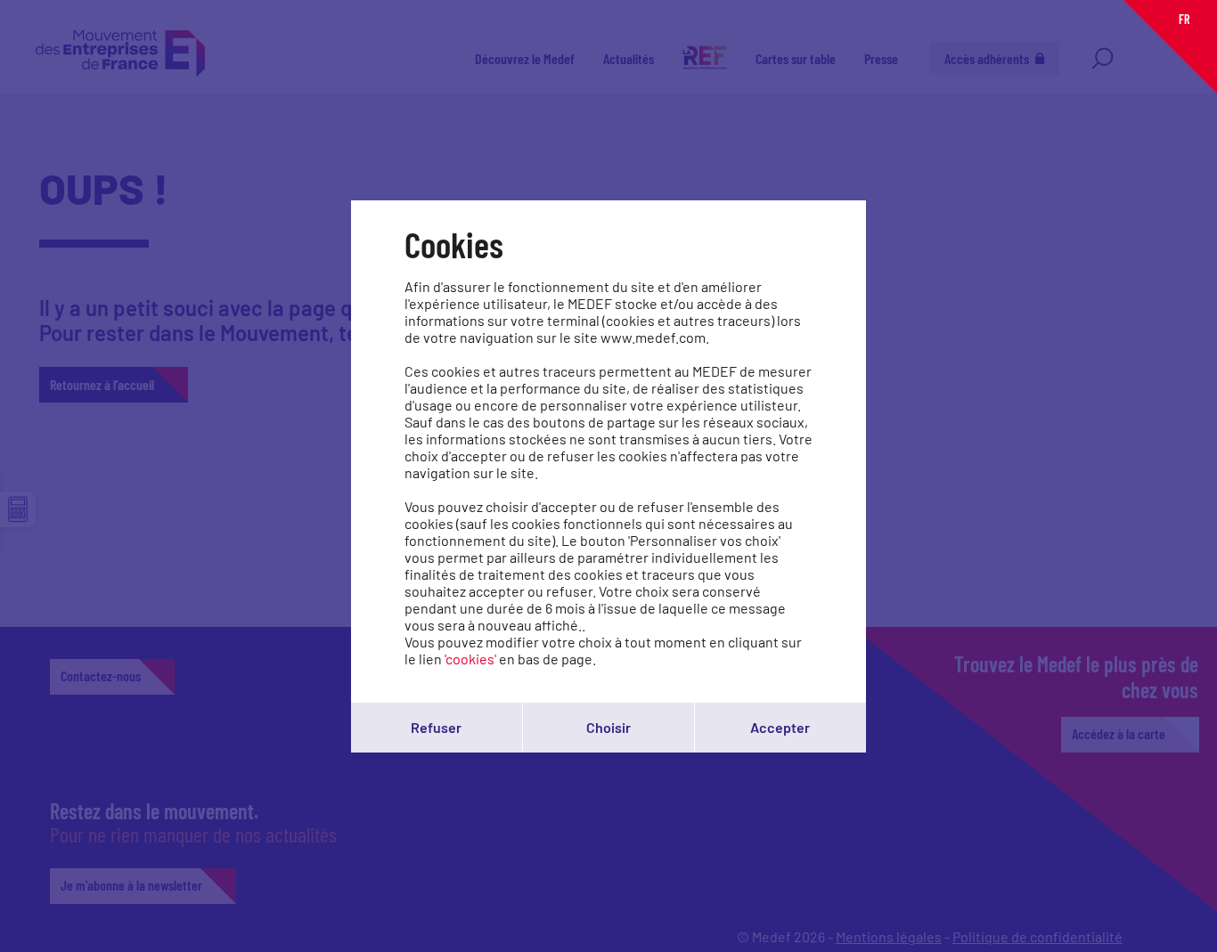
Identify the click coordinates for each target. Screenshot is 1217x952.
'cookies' (470, 658)
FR (1184, 19)
